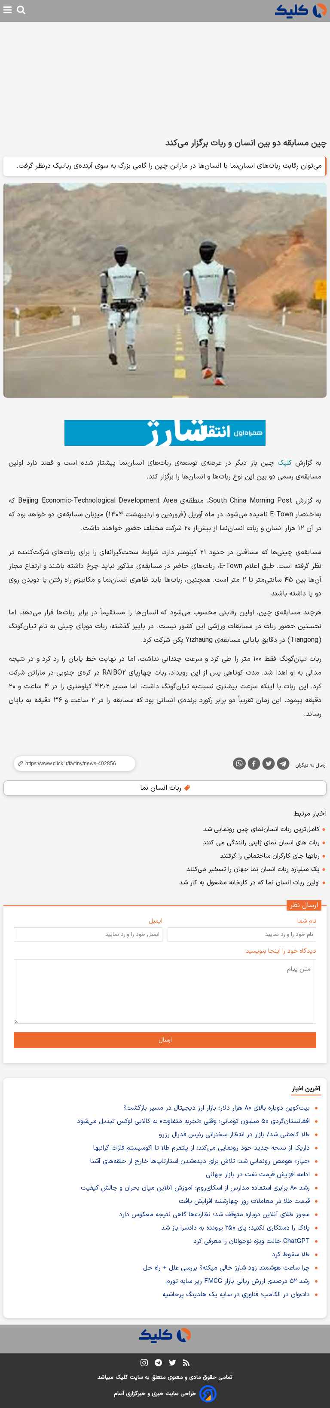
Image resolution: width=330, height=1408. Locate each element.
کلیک (285, 463)
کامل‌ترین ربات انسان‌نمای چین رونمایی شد (261, 829)
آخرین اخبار (306, 1088)
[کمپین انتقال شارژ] (165, 433)
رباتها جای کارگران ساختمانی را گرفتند (270, 856)
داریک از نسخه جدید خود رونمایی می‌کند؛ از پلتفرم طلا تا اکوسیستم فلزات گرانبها (201, 1148)
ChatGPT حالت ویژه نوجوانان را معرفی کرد (251, 1241)
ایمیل (155, 921)
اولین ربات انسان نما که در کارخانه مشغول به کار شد (249, 883)
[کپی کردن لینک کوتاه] (70, 763)
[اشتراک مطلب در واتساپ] (239, 764)
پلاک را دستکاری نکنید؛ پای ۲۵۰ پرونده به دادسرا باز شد (235, 1228)
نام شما (306, 921)
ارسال (165, 1040)
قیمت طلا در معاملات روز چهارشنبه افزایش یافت (244, 1201)
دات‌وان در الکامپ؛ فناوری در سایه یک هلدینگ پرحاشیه (236, 1295)
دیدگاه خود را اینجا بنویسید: (280, 951)
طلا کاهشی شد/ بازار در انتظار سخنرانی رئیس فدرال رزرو (234, 1135)
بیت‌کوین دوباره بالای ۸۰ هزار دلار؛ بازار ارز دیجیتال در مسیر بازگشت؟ (216, 1108)
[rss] (186, 1364)
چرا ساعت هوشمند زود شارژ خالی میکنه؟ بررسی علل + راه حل (226, 1268)
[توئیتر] (268, 765)
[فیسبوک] (254, 765)
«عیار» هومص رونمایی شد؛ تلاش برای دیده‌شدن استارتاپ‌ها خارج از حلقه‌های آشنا (200, 1161)
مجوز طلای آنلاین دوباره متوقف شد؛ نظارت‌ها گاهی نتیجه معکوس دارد (214, 1215)
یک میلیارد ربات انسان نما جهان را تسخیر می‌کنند (253, 869)
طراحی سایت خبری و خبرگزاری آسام (155, 1394)
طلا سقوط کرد (291, 1255)
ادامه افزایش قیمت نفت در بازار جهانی (258, 1175)
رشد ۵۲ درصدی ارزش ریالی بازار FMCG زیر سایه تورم (238, 1281)
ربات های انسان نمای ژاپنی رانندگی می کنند (261, 843)
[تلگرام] (283, 765)
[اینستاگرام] (144, 1364)
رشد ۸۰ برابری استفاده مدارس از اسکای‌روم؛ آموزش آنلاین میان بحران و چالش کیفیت (195, 1188)
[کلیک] (301, 10)
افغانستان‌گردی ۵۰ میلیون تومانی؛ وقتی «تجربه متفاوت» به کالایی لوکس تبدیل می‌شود (193, 1121)
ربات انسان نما (161, 788)
